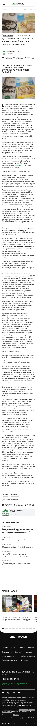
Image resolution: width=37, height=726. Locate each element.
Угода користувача (9, 656)
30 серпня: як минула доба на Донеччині (16, 540)
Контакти (28, 652)
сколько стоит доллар (10, 499)
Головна (4, 9)
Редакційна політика (9, 660)
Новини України (16, 9)
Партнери (24, 660)
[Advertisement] (18, 577)
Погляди (31, 647)
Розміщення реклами (27, 656)
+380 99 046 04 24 (10, 679)
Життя (22, 647)
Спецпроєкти (7, 652)
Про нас (18, 652)
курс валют (14, 494)
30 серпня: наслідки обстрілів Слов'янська (17, 547)
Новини (5, 647)
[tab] (3, 628)
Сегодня (18, 165)
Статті (13, 647)
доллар (5, 494)
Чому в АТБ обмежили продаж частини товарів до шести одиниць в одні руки (16, 555)
